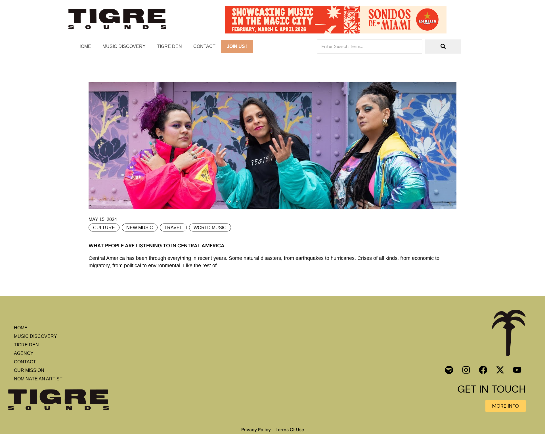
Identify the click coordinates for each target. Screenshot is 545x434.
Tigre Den (169, 46)
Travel (173, 227)
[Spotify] (449, 369)
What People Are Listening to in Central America (157, 245)
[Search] (443, 46)
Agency (23, 353)
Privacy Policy (256, 430)
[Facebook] (483, 369)
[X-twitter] (500, 369)
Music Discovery (124, 46)
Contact (204, 46)
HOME (84, 46)
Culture (104, 227)
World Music (210, 227)
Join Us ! (237, 46)
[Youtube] (517, 369)
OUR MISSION (29, 370)
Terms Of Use (290, 430)
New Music (139, 227)
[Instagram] (466, 369)
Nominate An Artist (38, 378)
